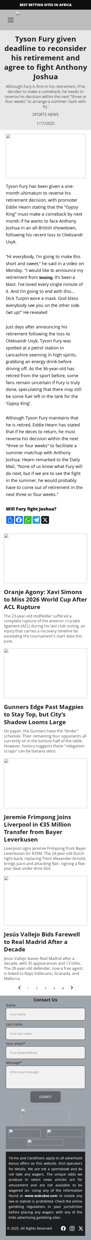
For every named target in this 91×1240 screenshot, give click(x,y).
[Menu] (11, 20)
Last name (14, 1024)
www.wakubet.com (41, 1195)
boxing (45, 277)
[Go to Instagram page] (72, 1228)
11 (63, 988)
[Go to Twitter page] (80, 1228)
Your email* (15, 1043)
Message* (14, 1062)
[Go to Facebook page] (63, 1228)
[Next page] (71, 988)
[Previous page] (19, 988)
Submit (45, 1096)
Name (11, 1005)
